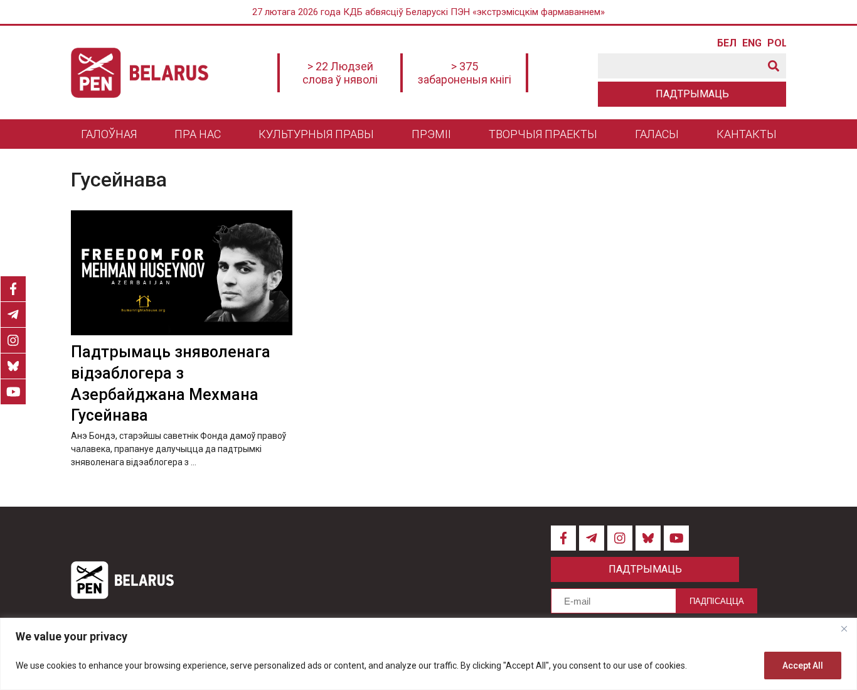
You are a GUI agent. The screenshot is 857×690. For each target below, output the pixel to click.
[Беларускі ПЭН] (139, 73)
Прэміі (431, 134)
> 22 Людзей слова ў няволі (340, 73)
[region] (428, 654)
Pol (776, 43)
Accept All (802, 665)
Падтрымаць (692, 94)
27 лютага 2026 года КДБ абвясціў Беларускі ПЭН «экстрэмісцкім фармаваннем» (428, 12)
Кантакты (746, 134)
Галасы (657, 134)
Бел (726, 43)
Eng (751, 43)
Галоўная (109, 134)
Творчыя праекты (543, 134)
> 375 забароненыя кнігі (464, 73)
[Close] (843, 628)
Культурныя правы (316, 134)
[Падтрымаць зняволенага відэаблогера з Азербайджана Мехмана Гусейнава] (181, 272)
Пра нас (197, 134)
